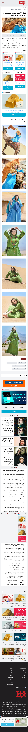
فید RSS (11, 680)
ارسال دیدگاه (22, 376)
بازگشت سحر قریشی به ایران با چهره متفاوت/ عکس (14, 490)
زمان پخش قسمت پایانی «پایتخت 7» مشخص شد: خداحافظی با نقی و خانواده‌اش (14, 508)
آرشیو (25, 675)
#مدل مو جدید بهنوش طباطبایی (19, 366)
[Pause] (3, 403)
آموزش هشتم (10, 684)
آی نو (12, 682)
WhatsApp (13, 9)
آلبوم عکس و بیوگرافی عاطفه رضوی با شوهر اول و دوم (13, 474)
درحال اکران (23, 677)
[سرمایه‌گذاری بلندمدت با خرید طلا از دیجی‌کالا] (22, 532)
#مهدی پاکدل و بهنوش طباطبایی (19, 368)
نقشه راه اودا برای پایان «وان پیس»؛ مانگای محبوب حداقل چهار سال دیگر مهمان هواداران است (14, 583)
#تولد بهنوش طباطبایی (11, 363)
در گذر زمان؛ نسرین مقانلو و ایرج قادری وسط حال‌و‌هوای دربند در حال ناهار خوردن (15, 493)
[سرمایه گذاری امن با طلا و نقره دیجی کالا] (22, 539)
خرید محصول (7, 725)
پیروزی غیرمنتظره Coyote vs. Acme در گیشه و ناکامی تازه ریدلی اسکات (14, 549)
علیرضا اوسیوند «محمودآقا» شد (18, 569)
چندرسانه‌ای (10, 677)
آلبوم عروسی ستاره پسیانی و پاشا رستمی (16, 477)
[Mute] (5, 403)
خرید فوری (8, 68)
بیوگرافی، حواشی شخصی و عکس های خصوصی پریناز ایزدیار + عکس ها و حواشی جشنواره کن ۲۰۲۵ (13, 484)
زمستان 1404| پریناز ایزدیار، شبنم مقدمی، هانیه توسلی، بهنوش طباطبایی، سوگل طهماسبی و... (8, 461)
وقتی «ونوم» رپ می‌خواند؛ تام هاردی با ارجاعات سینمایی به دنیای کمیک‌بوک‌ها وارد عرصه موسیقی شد (13, 573)
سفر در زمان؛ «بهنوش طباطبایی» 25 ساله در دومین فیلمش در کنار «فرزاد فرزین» (8, 450)
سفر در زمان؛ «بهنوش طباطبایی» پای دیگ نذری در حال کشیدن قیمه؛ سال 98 (7, 440)
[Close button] (27, 716)
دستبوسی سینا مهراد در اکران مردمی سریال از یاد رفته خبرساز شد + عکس (13, 501)
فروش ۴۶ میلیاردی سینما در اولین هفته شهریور (14, 556)
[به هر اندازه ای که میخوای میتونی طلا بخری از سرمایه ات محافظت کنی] (22, 519)
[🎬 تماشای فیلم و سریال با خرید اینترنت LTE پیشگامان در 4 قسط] (22, 526)
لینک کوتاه (23, 359)
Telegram (12, 9)
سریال (12, 673)
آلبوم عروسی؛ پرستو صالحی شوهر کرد (16, 505)
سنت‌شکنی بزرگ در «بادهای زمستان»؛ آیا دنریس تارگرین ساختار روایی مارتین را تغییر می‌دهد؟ (14, 566)
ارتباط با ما (24, 673)
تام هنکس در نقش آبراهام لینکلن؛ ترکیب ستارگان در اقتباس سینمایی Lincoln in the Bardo (14, 545)
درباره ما (24, 670)
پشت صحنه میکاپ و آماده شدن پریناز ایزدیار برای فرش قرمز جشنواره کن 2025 (13, 497)
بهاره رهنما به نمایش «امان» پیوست (17, 563)
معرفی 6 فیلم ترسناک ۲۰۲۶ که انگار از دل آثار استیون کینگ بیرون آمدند (14, 553)
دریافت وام (14, 411)
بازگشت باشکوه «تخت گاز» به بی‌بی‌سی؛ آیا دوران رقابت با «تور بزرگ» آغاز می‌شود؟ (13, 559)
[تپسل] (15, 53)
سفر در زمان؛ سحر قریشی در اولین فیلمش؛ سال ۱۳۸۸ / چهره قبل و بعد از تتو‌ (13, 480)
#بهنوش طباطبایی (22, 363)
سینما (12, 670)
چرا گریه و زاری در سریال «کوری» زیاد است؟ (15, 580)
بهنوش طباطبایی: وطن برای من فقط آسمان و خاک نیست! (8, 430)
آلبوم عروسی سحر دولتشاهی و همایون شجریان (14, 487)
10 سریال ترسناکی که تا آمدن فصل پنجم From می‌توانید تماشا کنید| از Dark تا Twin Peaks (15, 577)
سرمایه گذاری (20, 68)
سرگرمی (11, 675)
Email (15, 9)
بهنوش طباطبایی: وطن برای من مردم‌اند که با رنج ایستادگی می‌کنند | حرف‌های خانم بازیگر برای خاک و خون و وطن (7, 422)
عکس (22, 7)
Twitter (11, 9)
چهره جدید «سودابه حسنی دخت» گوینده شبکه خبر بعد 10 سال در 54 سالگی (13, 471)
